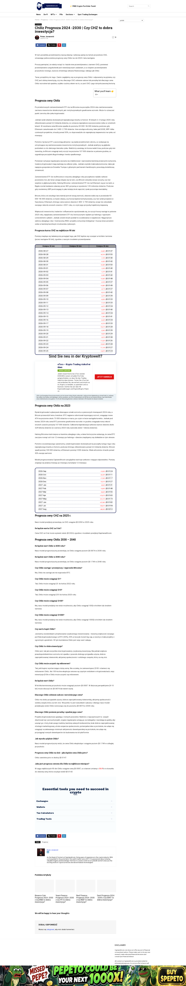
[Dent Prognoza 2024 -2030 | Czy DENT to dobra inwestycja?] (106, 881)
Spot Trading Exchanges (87, 14)
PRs (61, 14)
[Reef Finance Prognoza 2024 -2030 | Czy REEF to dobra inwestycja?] (85, 881)
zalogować (50, 929)
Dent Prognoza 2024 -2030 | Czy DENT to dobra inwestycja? (105, 897)
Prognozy (44, 20)
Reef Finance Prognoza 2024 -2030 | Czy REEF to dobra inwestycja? (85, 898)
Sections (69, 14)
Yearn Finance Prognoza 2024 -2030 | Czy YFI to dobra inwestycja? (65, 898)
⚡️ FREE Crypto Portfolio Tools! (83, 6)
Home (37, 20)
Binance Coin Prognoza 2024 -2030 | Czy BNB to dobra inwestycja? (44, 898)
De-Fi (46, 14)
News (38, 14)
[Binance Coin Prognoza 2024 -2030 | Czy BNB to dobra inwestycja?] (44, 881)
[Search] (149, 6)
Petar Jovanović (47, 36)
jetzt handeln (104, 377)
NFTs (53, 14)
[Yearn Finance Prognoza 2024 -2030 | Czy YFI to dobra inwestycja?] (65, 881)
